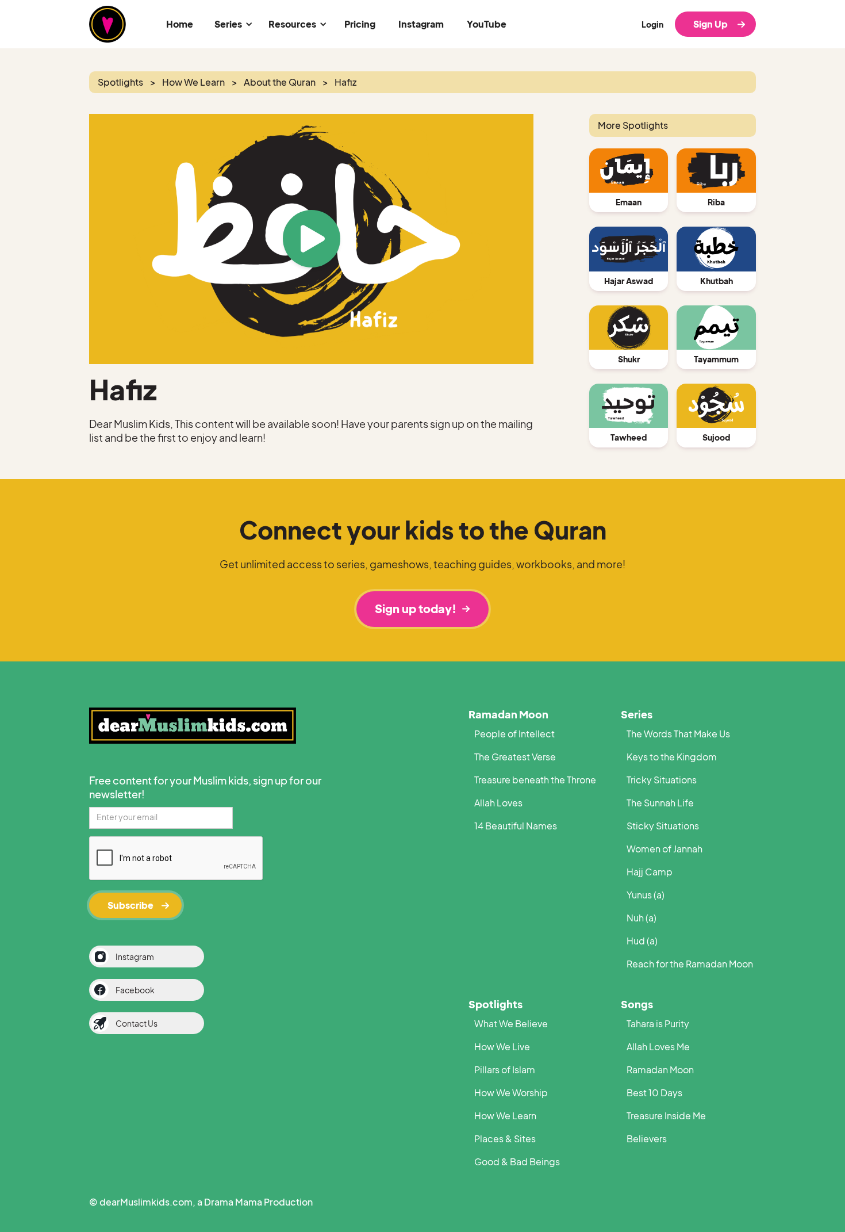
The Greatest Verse (515, 757)
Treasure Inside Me (666, 1115)
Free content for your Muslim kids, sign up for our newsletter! (205, 787)
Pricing (359, 24)
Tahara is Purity (658, 1023)
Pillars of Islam (504, 1069)
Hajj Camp (650, 872)
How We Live (502, 1046)
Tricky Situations (662, 780)
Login (652, 24)
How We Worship (511, 1092)
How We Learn (505, 1115)
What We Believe (511, 1023)
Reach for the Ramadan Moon (690, 964)
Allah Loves (498, 803)
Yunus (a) (646, 895)
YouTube (486, 24)
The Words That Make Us (678, 734)
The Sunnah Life (660, 803)
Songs (637, 1004)
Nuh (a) (641, 918)
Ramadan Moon (508, 714)
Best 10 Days (654, 1092)
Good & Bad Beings (517, 1162)
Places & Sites (505, 1138)
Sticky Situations (663, 826)
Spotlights (495, 1004)
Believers (647, 1138)
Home (179, 24)
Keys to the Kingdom (672, 757)
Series (636, 714)
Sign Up (710, 24)
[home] (107, 24)
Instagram (421, 24)
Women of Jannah (664, 849)
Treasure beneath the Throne (535, 780)
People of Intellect (514, 734)
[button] (232, 24)
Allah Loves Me (658, 1046)
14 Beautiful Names (515, 826)
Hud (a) (642, 941)
